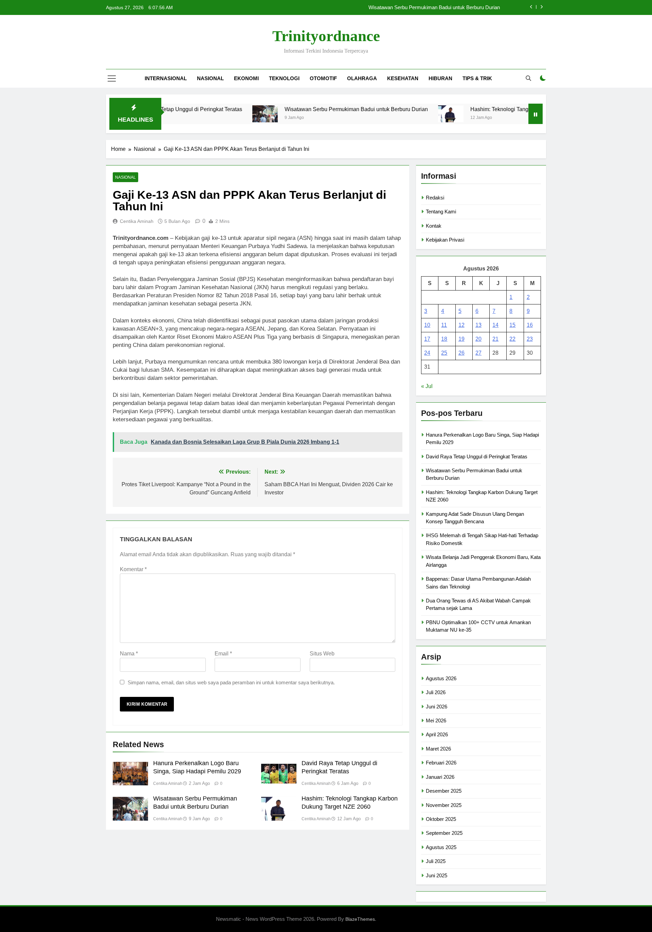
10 (427, 325)
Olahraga (362, 78)
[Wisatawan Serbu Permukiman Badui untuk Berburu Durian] (238, 113)
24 (427, 353)
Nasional (210, 78)
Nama (129, 653)
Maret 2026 (438, 749)
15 (512, 325)
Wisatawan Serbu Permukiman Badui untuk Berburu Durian (434, 7)
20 (478, 339)
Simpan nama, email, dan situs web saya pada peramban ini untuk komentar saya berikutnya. (231, 682)
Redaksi (435, 197)
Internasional (166, 78)
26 (461, 353)
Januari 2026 (440, 777)
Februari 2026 (441, 763)
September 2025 (444, 833)
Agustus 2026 (441, 678)
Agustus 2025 (441, 847)
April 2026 (437, 734)
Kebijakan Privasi (445, 240)
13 (478, 325)
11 (444, 325)
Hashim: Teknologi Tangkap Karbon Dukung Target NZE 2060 (518, 109)
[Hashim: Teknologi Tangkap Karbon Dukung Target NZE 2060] (424, 113)
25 (444, 353)
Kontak (433, 226)
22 (512, 339)
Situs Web (322, 653)
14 (495, 325)
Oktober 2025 (441, 819)
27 (478, 353)
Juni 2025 (436, 875)
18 (444, 339)
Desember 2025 (443, 791)
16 (530, 325)
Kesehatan (402, 78)
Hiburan (440, 78)
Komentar (133, 569)
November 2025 (443, 805)
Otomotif (323, 78)
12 (461, 325)
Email (223, 653)
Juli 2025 (436, 861)
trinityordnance (326, 36)
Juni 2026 (436, 706)
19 (461, 339)
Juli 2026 (436, 692)
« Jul (427, 386)
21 (495, 339)
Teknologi (284, 78)
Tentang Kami (441, 211)
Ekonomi (246, 78)
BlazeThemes (360, 919)
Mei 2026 (436, 720)
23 (530, 339)
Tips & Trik (477, 78)
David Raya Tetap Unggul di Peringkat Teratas (476, 456)
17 (427, 339)
